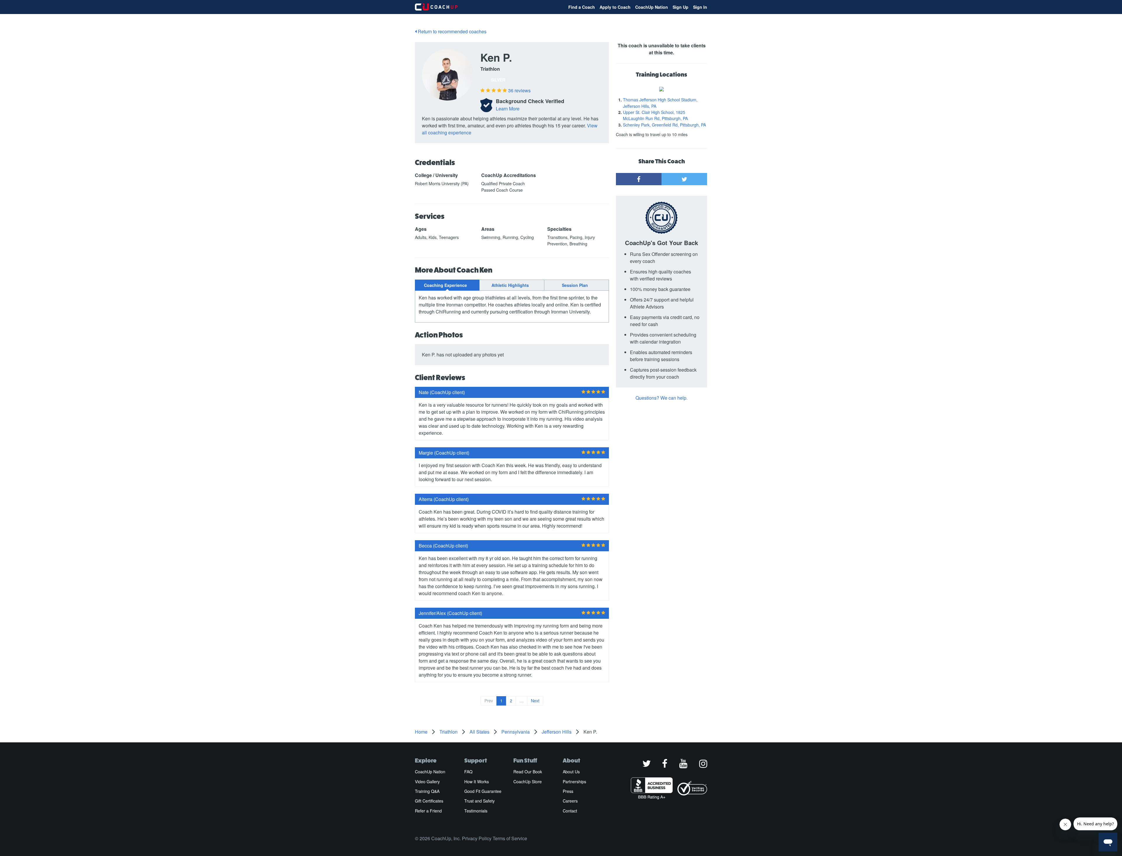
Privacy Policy (476, 838)
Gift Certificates (429, 801)
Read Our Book (527, 771)
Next (535, 700)
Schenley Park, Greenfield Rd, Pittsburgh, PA (664, 125)
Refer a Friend (428, 811)
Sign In (700, 7)
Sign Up (680, 7)
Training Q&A (427, 791)
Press (568, 791)
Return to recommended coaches (451, 31)
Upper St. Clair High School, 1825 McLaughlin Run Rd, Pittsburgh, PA (655, 115)
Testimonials (475, 811)
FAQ (468, 771)
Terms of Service (510, 838)
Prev (488, 700)
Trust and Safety (479, 801)
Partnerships (574, 781)
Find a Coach (581, 7)
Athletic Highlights (510, 285)
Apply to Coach (615, 7)
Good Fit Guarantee (482, 791)
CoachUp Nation (651, 7)
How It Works (476, 781)
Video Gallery (427, 781)
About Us (571, 771)
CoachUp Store (527, 781)
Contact (570, 811)
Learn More (508, 108)
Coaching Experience (445, 285)
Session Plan (575, 285)
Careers (570, 801)
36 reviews (519, 90)
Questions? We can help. (662, 397)
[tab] (447, 285)
